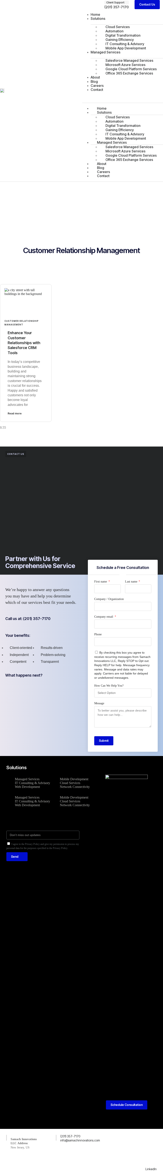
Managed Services (105, 52)
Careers (97, 85)
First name (101, 581)
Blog (94, 81)
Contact (97, 89)
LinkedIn (151, 1169)
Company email (104, 616)
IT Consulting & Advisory (32, 783)
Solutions (98, 18)
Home (95, 14)
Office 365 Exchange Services (129, 73)
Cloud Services (70, 783)
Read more (15, 413)
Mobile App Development (125, 48)
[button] (116, 2)
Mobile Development (74, 779)
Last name (131, 581)
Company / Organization (109, 599)
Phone (98, 634)
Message (99, 703)
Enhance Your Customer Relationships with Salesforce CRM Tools (24, 343)
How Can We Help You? (109, 685)
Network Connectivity (75, 787)
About (95, 77)
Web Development (27, 787)
